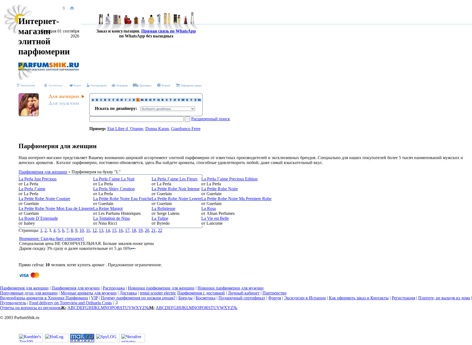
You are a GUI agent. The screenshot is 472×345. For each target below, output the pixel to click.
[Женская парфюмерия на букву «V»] (179, 100)
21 (153, 230)
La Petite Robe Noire (219, 188)
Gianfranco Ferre (185, 128)
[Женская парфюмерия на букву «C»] (101, 100)
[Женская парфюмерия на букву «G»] (117, 100)
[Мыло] (75, 85)
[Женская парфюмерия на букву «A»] (93, 100)
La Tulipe (160, 218)
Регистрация (403, 298)
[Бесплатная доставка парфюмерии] (142, 85)
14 (107, 230)
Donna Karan (157, 128)
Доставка (128, 293)
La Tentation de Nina (111, 218)
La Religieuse (163, 208)
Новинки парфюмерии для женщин (161, 288)
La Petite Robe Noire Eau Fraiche (122, 198)
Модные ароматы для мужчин (89, 293)
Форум (274, 298)
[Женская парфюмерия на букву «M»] (142, 100)
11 (88, 230)
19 (140, 230)
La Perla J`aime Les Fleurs (174, 179)
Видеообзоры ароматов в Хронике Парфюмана (44, 298)
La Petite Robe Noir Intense (176, 188)
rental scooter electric (158, 293)
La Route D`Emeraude (38, 218)
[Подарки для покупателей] (119, 85)
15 (114, 230)
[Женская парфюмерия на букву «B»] (97, 100)
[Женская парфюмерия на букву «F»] (113, 100)
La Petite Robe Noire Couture (44, 198)
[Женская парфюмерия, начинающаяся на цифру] (199, 100)
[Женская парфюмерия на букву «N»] (146, 100)
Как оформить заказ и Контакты (359, 298)
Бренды (185, 298)
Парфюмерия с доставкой (201, 293)
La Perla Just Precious (38, 179)
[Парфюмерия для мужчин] (63, 105)
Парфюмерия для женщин (43, 171)
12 (94, 230)
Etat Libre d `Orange (125, 128)
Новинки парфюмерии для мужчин (230, 288)
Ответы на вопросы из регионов (30, 307)
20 (147, 230)
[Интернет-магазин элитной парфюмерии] (48, 69)
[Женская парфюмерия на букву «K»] (134, 100)
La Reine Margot (108, 208)
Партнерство (274, 293)
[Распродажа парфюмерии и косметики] (96, 85)
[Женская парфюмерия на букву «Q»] (158, 100)
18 (134, 230)
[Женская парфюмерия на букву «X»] (187, 100)
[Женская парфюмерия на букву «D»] (105, 100)
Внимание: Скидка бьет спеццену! (51, 238)
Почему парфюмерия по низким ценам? (138, 298)
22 (160, 230)
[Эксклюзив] (25, 85)
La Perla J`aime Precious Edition (229, 179)
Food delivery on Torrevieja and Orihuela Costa (70, 302)
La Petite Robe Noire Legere (176, 198)
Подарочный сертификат (242, 298)
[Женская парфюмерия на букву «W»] (183, 100)
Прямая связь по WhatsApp (168, 31)
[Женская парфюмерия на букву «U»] (175, 100)
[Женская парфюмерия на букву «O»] (150, 100)
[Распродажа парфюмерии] (163, 85)
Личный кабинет (243, 293)
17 (127, 230)
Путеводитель (13, 302)
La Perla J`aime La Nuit (113, 179)
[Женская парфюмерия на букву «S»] (167, 100)
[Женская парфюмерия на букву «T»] (171, 100)
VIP (94, 298)
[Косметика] (53, 85)
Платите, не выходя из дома (444, 298)
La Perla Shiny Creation (114, 188)
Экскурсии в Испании (305, 298)
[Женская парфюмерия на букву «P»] (154, 100)
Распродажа (114, 288)
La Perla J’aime (32, 188)
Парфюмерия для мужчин (76, 288)
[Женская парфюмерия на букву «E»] (109, 100)
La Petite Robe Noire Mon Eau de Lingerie (56, 208)
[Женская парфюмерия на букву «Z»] (195, 100)
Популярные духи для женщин (29, 293)
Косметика (206, 298)
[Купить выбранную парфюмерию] (188, 85)
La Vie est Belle (215, 218)
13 (101, 230)
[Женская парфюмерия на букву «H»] (121, 100)
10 (81, 230)
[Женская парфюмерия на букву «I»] (126, 100)
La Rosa (208, 208)
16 (121, 230)
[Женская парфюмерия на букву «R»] (162, 100)
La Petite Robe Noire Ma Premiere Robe (236, 198)
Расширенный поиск (210, 118)
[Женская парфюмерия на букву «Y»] (191, 100)
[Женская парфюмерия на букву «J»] (130, 100)
